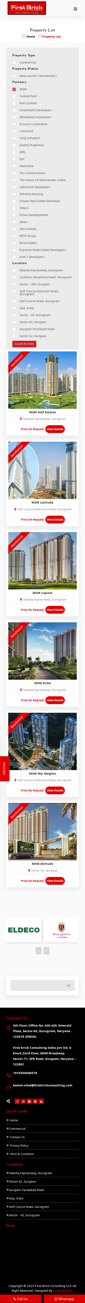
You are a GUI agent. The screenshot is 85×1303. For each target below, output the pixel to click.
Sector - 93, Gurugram (35, 315)
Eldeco (24, 208)
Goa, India (27, 308)
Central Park (28, 96)
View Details (55, 429)
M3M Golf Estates (42, 412)
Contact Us (17, 1137)
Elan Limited (28, 103)
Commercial (28, 62)
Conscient (26, 131)
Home (30, 36)
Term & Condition (21, 1154)
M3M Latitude (42, 502)
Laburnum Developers (35, 187)
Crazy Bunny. (63, 1290)
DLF (22, 159)
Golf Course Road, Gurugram (40, 301)
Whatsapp (63, 1299)
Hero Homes (28, 229)
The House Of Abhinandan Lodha (43, 180)
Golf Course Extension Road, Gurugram (39, 293)
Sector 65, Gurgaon (33, 322)
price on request (32, 429)
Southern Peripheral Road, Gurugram (46, 277)
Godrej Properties (32, 145)
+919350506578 (25, 1073)
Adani (24, 222)
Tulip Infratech (30, 138)
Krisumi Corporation (34, 124)
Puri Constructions (32, 173)
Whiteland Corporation (35, 117)
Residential (16, 360)
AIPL (23, 152)
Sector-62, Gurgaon (33, 336)
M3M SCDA (42, 683)
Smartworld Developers (36, 110)
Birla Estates (28, 242)
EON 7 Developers (32, 256)
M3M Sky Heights (42, 773)
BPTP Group (28, 235)
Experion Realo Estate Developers (43, 249)
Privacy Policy (18, 1145)
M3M (23, 89)
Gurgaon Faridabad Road (37, 329)
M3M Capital (42, 593)
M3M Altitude (42, 864)
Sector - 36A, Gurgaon (35, 284)
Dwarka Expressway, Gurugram (41, 270)
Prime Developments (34, 215)
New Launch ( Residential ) (38, 75)
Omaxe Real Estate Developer (40, 201)
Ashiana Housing (31, 194)
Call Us (19, 1299)
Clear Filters (24, 344)
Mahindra (26, 166)
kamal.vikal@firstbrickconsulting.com (42, 1085)
